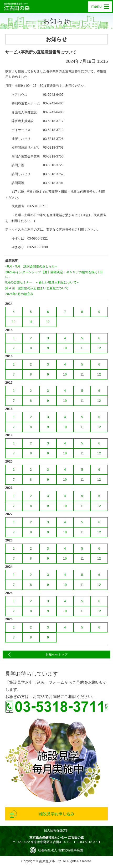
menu (100, 6)
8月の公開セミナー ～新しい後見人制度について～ (42, 282)
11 (31, 322)
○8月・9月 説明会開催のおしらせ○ (31, 266)
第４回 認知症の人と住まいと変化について (36, 288)
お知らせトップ (56, 654)
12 (48, 322)
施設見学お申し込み (56, 814)
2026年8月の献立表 (19, 294)
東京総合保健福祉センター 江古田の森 (17, 7)
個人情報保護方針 (56, 830)
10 (14, 322)
